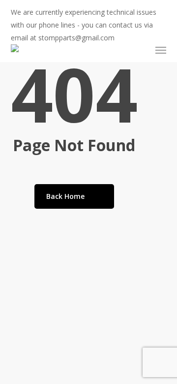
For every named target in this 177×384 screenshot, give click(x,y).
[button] (160, 50)
